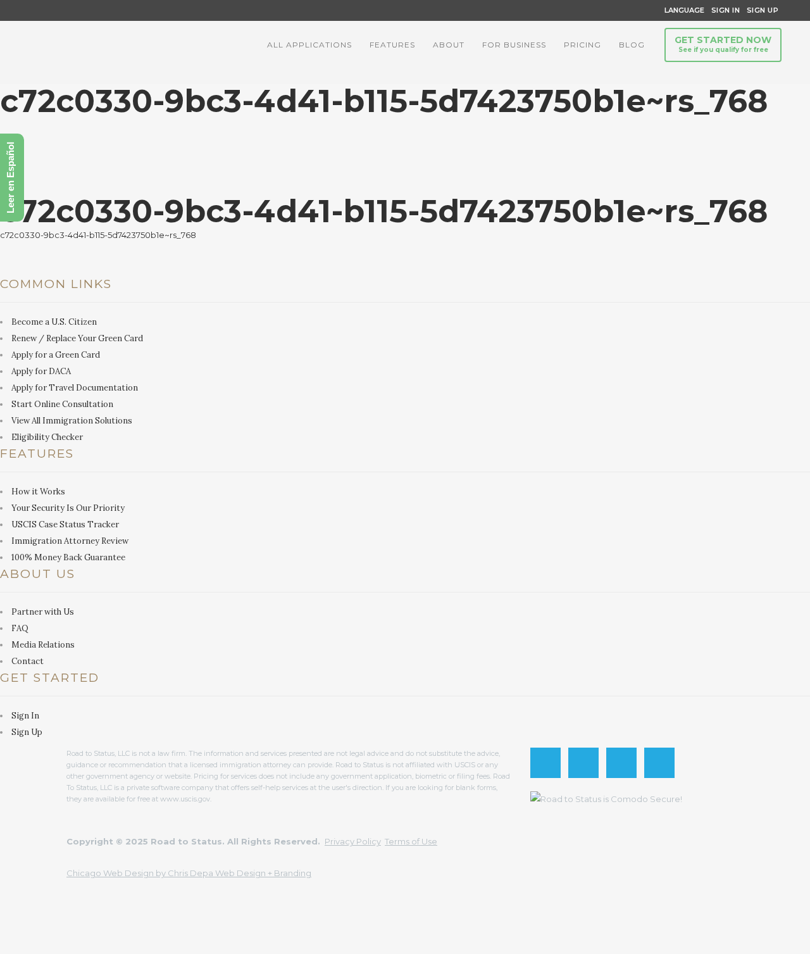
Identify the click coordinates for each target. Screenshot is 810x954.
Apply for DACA (41, 371)
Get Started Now (723, 44)
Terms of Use (411, 841)
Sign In (725, 10)
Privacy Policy (353, 841)
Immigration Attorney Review (69, 541)
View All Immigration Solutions (71, 420)
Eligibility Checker (47, 437)
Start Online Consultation (62, 404)
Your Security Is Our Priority (68, 508)
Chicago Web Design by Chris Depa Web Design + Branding (188, 873)
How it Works (38, 491)
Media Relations (43, 644)
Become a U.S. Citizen (54, 322)
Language (682, 10)
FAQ (19, 628)
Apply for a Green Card (55, 354)
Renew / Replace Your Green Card (77, 338)
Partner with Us (42, 611)
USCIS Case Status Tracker (65, 524)
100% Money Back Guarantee (68, 557)
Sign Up (759, 10)
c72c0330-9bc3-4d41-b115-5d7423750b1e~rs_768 (98, 235)
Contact (27, 661)
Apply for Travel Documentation (74, 387)
